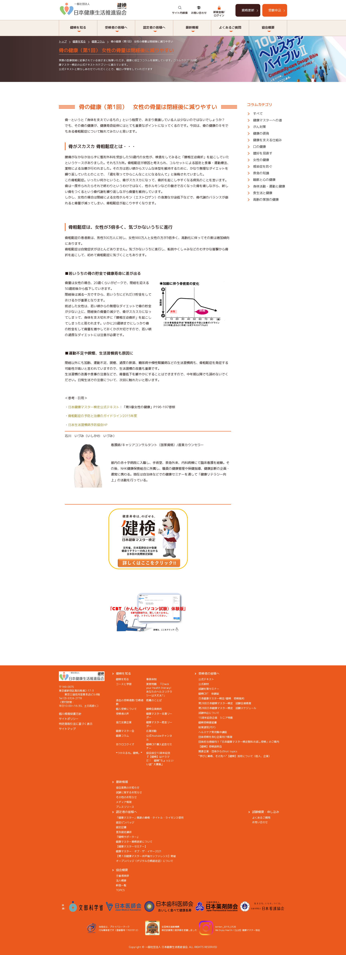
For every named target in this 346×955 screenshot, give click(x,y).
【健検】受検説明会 (210, 746)
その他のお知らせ (126, 797)
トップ (63, 41)
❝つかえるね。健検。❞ (129, 753)
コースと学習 (124, 684)
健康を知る (79, 41)
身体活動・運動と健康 (269, 186)
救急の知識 (261, 173)
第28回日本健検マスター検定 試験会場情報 (224, 703)
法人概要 (121, 880)
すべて (258, 113)
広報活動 (151, 731)
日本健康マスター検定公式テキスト (93, 407)
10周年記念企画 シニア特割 (215, 717)
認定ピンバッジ (125, 822)
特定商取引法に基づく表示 (76, 724)
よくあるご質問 (261, 817)
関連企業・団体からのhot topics (217, 751)
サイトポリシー (68, 719)
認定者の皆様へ (126, 812)
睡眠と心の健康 (264, 179)
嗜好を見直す (262, 153)
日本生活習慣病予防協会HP (88, 425)
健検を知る (123, 673)
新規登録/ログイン (219, 13)
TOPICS (120, 890)
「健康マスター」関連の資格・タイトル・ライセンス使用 (150, 817)
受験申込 (274, 10)
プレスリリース (125, 807)
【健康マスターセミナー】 (131, 846)
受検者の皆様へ (208, 673)
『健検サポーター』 (127, 837)
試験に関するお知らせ (129, 792)
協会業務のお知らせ (127, 787)
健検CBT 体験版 (208, 693)
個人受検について (126, 709)
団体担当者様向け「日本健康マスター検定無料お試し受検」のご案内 (238, 741)
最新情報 (122, 782)
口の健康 (259, 146)
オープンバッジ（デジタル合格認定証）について (144, 861)
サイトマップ (67, 729)
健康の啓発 (261, 133)
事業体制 (151, 679)
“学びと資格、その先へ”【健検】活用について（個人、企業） (234, 756)
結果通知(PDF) (206, 727)
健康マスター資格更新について (134, 841)
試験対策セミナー (208, 689)
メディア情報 (124, 802)
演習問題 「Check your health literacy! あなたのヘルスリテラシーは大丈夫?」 (160, 689)
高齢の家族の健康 (266, 199)
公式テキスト (206, 679)
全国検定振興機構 (170, 926)
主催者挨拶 (122, 875)
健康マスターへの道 (267, 120)
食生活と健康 (262, 193)
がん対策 (259, 127)
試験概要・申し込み (265, 812)
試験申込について (208, 713)
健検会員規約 (154, 709)
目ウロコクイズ (125, 744)
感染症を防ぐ (262, 166)
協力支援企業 (124, 722)
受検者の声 (122, 713)
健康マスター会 (125, 731)
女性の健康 (261, 160)
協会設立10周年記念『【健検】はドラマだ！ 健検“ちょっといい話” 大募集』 (159, 758)
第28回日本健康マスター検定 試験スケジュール (227, 708)
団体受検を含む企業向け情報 (215, 737)
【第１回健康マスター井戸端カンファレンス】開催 (146, 856)
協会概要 (122, 870)
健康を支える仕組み (267, 140)
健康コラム (98, 41)
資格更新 (247, 10)
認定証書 (121, 827)
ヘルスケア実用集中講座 (212, 732)
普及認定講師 (124, 832)
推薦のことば (154, 700)
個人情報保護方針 (70, 714)
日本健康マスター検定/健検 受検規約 (221, 698)
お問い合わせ (199, 13)
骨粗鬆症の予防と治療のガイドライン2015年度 (102, 416)
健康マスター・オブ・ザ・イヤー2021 (138, 851)
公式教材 (203, 684)
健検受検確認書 (207, 722)
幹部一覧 (121, 885)
